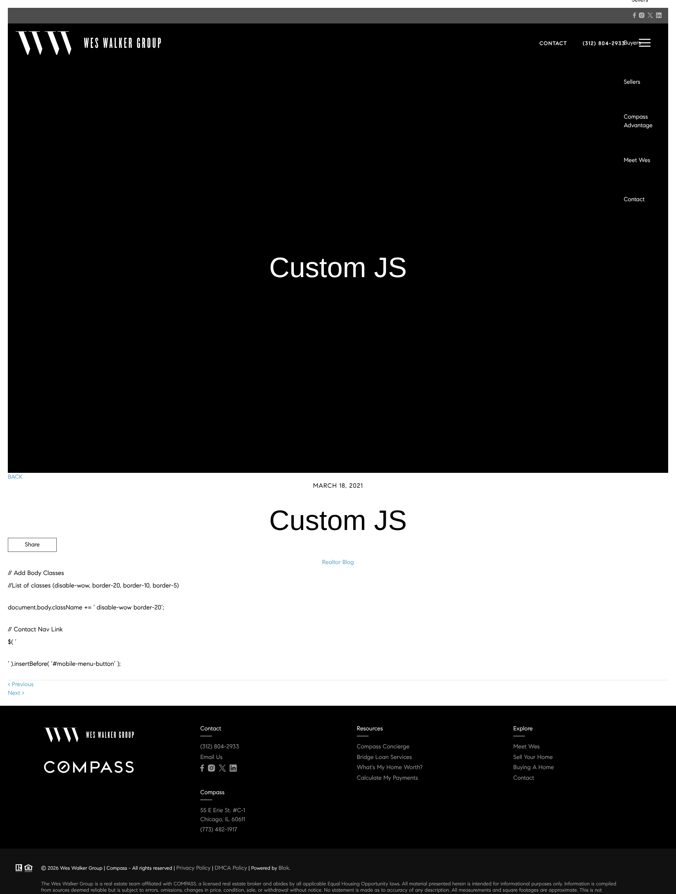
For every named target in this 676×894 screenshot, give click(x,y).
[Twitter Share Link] (32, 566)
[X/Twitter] (650, 15)
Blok (284, 867)
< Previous (21, 684)
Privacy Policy (193, 867)
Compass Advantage (638, 122)
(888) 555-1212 (609, 587)
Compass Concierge (383, 746)
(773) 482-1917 (218, 829)
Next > (16, 693)
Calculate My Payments (387, 778)
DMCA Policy (231, 867)
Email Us (211, 757)
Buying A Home (533, 767)
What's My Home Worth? (389, 767)
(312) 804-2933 (604, 43)
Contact (634, 199)
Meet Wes (637, 160)
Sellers (632, 82)
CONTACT (553, 43)
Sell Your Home (533, 757)
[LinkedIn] (659, 15)
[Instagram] (641, 15)
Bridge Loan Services (384, 757)
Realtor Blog (338, 562)
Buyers (632, 43)
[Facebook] (634, 15)
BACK (15, 477)
